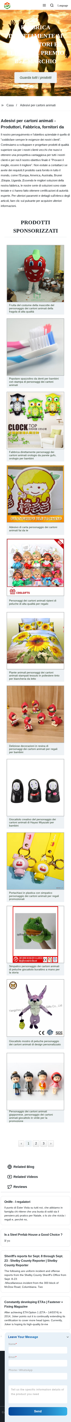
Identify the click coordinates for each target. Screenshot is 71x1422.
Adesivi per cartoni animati (38, 105)
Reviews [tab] (20, 1187)
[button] (44, 5)
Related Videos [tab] (25, 1177)
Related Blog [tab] (23, 1167)
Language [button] (63, 5)
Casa (10, 105)
